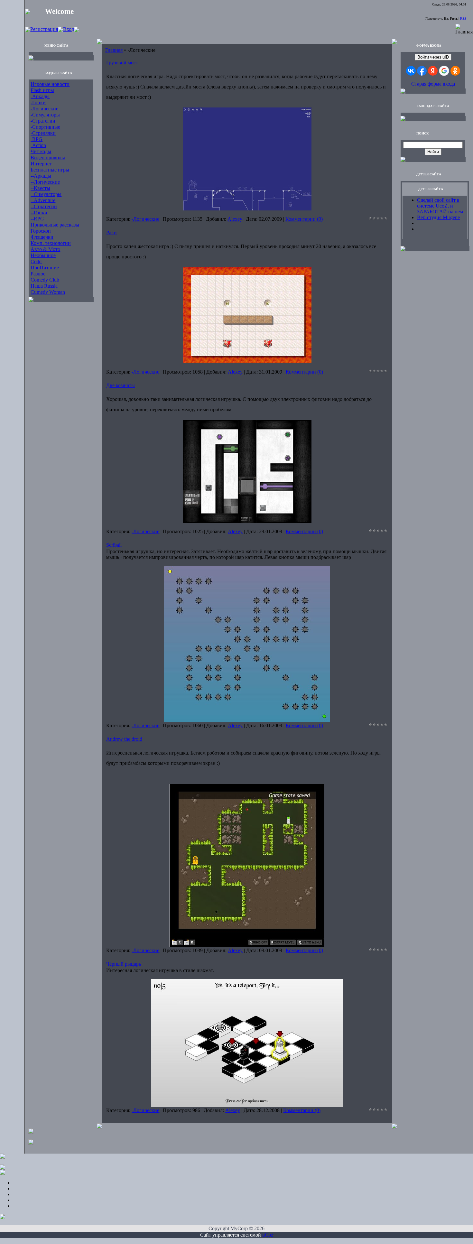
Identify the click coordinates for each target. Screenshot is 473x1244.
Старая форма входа (433, 84)
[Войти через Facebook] (422, 71)
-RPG (36, 139)
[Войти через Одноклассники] (455, 71)
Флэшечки (42, 237)
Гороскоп (41, 231)
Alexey (234, 219)
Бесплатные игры (50, 169)
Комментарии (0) (304, 219)
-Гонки (38, 102)
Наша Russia (44, 286)
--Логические (45, 182)
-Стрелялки (43, 133)
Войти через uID (433, 57)
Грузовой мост (122, 62)
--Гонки (39, 212)
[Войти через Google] (444, 71)
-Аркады (40, 96)
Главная (114, 50)
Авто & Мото (45, 249)
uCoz (267, 1235)
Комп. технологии (51, 243)
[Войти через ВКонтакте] (411, 71)
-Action (38, 145)
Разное (38, 273)
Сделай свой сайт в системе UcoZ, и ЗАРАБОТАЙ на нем (440, 205)
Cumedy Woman (48, 292)
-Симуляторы (45, 114)
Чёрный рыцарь (123, 964)
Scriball (114, 545)
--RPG (37, 218)
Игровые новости (50, 84)
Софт (36, 261)
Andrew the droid (124, 739)
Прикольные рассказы (55, 224)
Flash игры (42, 90)
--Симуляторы (46, 194)
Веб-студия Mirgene (438, 217)
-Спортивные (45, 127)
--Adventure (43, 200)
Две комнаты (120, 385)
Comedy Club (45, 280)
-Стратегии (43, 121)
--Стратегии (44, 206)
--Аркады (41, 176)
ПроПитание (45, 267)
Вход (68, 29)
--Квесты (40, 188)
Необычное (43, 255)
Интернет (41, 163)
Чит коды (41, 151)
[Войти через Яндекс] (433, 71)
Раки (111, 232)
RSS (463, 18)
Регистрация (44, 29)
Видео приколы (48, 157)
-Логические (44, 108)
